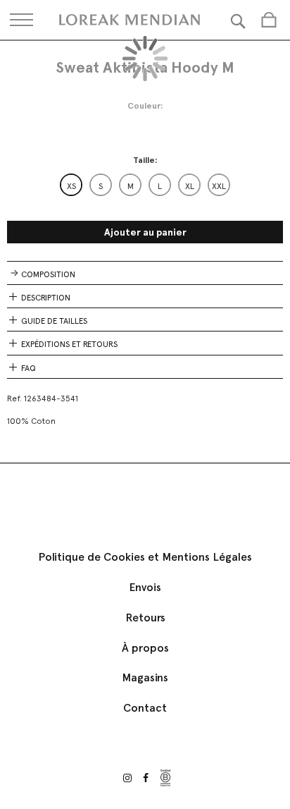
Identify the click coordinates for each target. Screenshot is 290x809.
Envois (145, 587)
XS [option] (71, 186)
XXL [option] (219, 186)
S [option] (101, 186)
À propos (145, 648)
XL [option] (189, 186)
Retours (145, 617)
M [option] (130, 186)
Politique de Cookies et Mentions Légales (145, 557)
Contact (145, 707)
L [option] (160, 186)
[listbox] (145, 185)
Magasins (145, 677)
